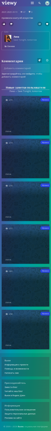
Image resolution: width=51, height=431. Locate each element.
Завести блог (11, 387)
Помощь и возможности (17, 368)
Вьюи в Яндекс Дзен (15, 395)
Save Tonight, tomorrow (25, 38)
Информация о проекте (16, 364)
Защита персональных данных (20, 413)
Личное (11, 46)
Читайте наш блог (14, 391)
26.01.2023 (7, 12)
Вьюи (20, 426)
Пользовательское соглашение (20, 409)
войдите (30, 73)
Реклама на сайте (13, 417)
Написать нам (12, 372)
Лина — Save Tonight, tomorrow (25, 91)
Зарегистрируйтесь (11, 73)
